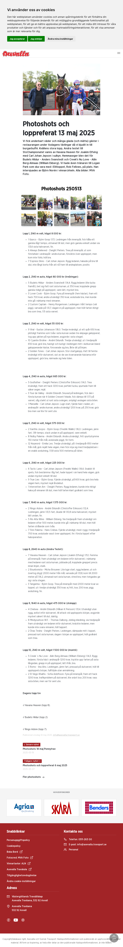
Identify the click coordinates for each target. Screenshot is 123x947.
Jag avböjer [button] (36, 39)
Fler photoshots (32, 777)
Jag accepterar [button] (17, 39)
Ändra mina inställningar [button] (60, 39)
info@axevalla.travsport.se (66, 735)
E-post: (87, 844)
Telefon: (80, 839)
